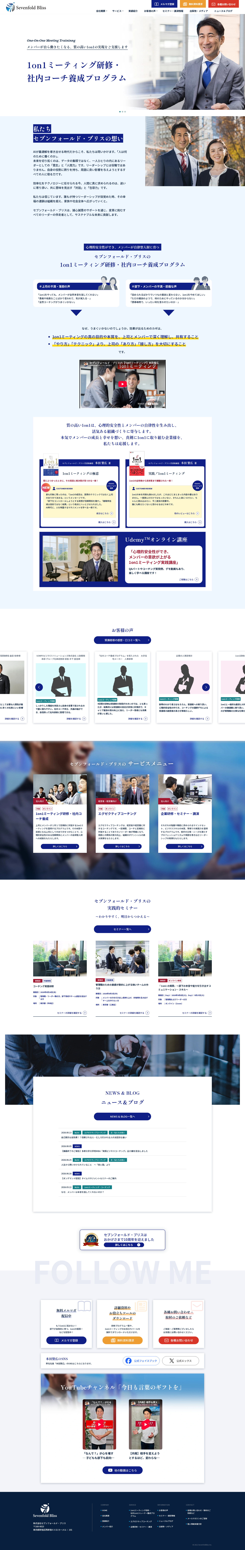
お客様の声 (163, 1510)
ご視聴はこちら (186, 579)
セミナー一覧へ (122, 929)
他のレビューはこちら (184, 513)
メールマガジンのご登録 (197, 1518)
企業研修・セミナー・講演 (141, 1526)
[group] (60, 687)
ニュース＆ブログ (223, 11)
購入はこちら (104, 522)
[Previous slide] (39, 687)
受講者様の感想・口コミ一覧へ (122, 640)
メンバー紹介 (107, 1526)
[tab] (120, 111)
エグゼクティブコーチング (141, 1521)
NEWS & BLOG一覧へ (122, 1116)
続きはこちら (102, 513)
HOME (104, 1510)
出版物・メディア (199, 11)
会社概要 (105, 1515)
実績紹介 (133, 11)
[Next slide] (206, 687)
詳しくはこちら (60, 846)
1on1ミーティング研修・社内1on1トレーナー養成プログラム (143, 1513)
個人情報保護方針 (194, 1524)
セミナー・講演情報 (173, 11)
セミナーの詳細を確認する (69, 1012)
